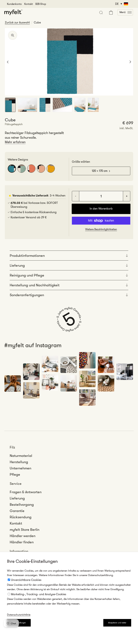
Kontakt (28, 4)
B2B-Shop (40, 4)
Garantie (17, 510)
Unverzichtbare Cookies (26, 580)
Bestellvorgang (22, 504)
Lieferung (17, 498)
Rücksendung (20, 517)
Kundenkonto (14, 4)
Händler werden (22, 535)
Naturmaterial (21, 455)
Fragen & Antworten (26, 492)
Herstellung (19, 462)
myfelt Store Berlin (24, 529)
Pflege (15, 474)
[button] (125, 12)
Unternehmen (20, 468)
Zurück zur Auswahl (17, 23)
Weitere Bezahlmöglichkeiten (101, 229)
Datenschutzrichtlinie (18, 615)
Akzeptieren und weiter (117, 622)
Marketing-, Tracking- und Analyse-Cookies (38, 594)
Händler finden (22, 542)
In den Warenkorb (101, 209)
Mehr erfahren (15, 142)
